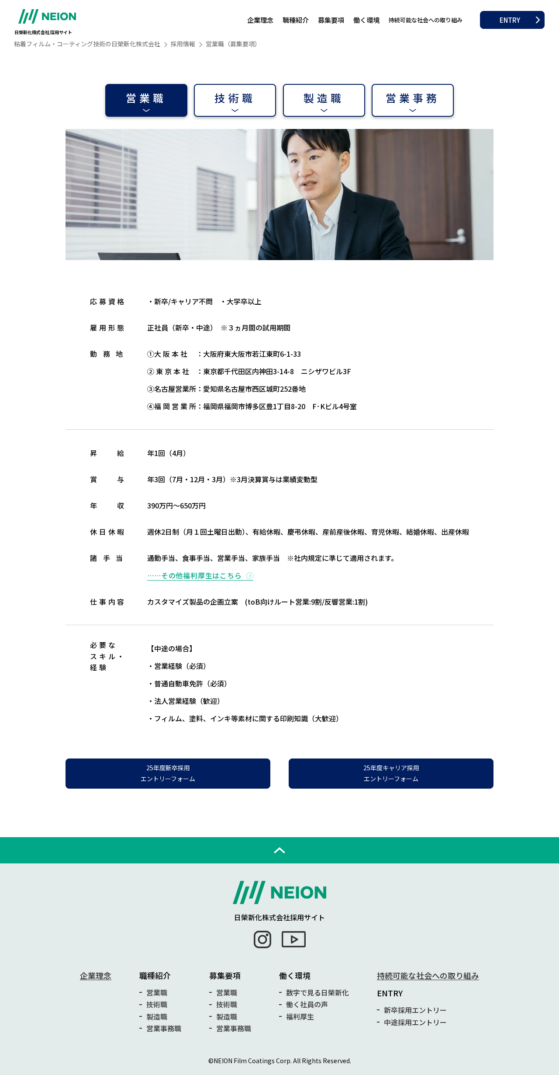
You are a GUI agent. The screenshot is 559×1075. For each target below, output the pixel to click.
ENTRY (510, 19)
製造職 (324, 97)
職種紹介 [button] (296, 19)
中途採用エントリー (415, 1022)
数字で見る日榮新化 (317, 992)
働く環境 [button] (366, 19)
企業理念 (260, 19)
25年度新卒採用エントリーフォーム (168, 773)
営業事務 (413, 97)
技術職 (234, 97)
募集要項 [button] (331, 19)
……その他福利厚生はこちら (194, 575)
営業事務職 (163, 1028)
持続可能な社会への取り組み (425, 20)
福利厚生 (300, 1016)
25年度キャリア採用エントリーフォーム (391, 773)
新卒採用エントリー (415, 1010)
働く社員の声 (307, 1004)
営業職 (146, 97)
